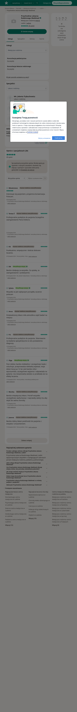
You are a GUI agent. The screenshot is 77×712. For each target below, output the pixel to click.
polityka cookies (32, 132)
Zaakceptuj (58, 138)
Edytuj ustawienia (44, 138)
